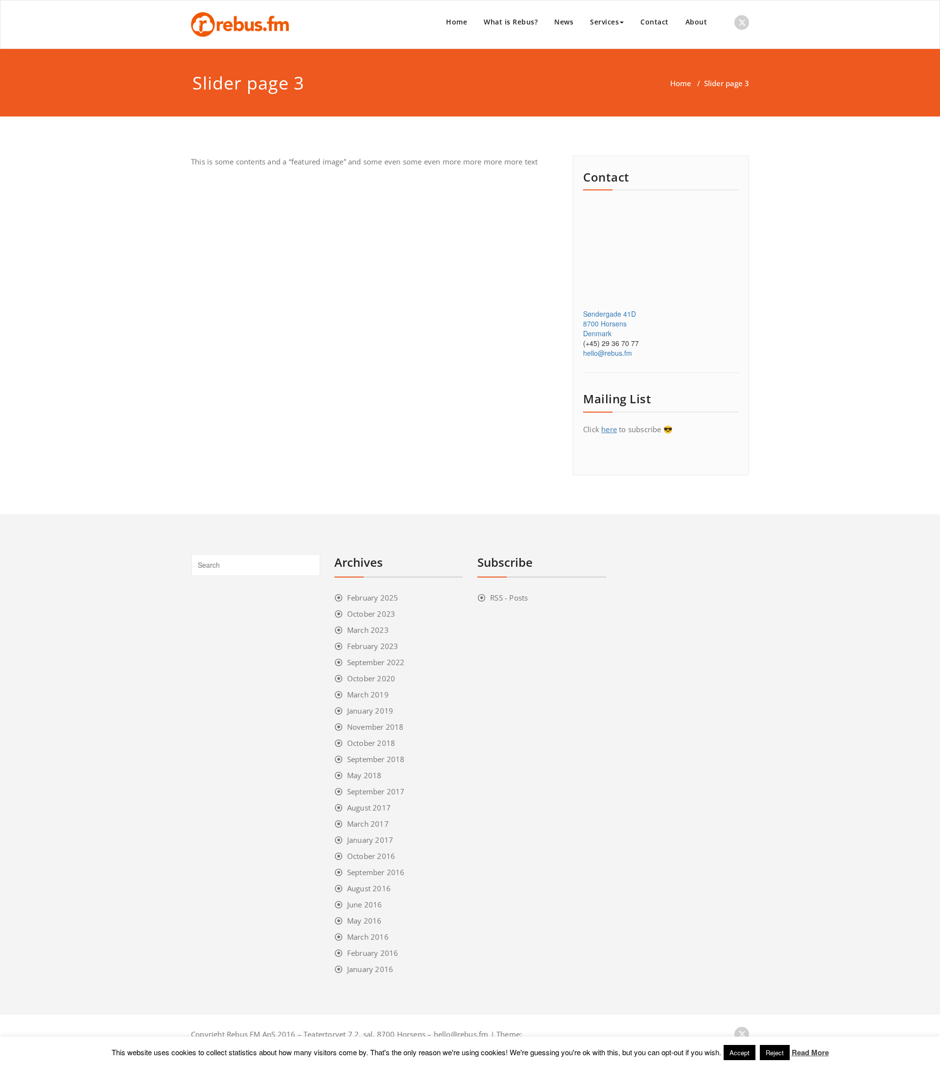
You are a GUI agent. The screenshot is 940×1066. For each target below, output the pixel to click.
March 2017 (368, 824)
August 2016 (369, 888)
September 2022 (376, 662)
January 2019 (370, 711)
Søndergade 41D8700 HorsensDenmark (609, 323)
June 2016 (364, 904)
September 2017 (376, 791)
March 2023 (368, 630)
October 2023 (371, 614)
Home (456, 21)
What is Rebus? (511, 21)
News (563, 21)
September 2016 (376, 872)
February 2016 (373, 953)
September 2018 (376, 759)
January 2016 (370, 969)
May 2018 (364, 775)
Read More (810, 1052)
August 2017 (369, 807)
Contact (654, 21)
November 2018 (375, 727)
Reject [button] (775, 1052)
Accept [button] (739, 1052)
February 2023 (373, 646)
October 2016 (371, 856)
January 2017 (370, 840)
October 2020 (371, 678)
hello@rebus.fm (607, 353)
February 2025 (373, 598)
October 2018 (371, 743)
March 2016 (368, 937)
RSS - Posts (509, 598)
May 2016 (364, 921)
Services (604, 21)
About (696, 21)
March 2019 (368, 694)
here (609, 429)
